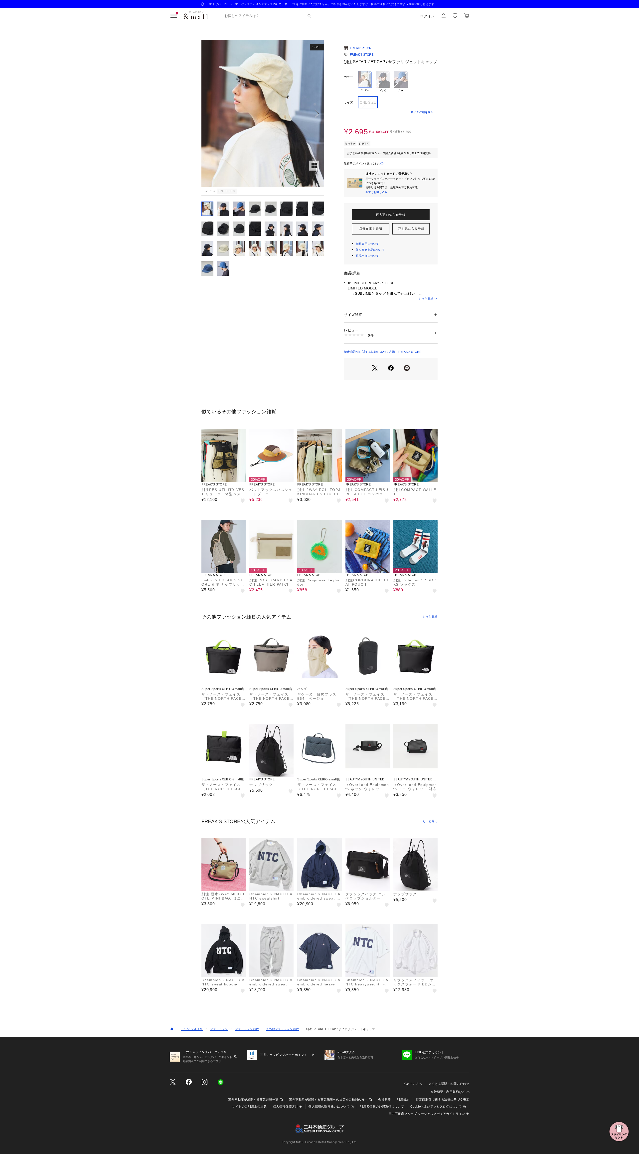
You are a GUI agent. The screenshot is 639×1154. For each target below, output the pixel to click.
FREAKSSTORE (192, 1029)
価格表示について (367, 243)
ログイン (427, 16)
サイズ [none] (348, 102)
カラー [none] (348, 77)
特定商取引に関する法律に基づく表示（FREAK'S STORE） (384, 352)
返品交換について (367, 255)
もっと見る (426, 298)
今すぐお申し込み (376, 192)
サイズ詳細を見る (422, 112)
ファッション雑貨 (247, 1029)
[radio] (365, 81)
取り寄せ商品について (370, 249)
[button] (262, 113)
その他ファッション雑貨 (282, 1029)
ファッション (219, 1029)
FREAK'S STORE (361, 48)
